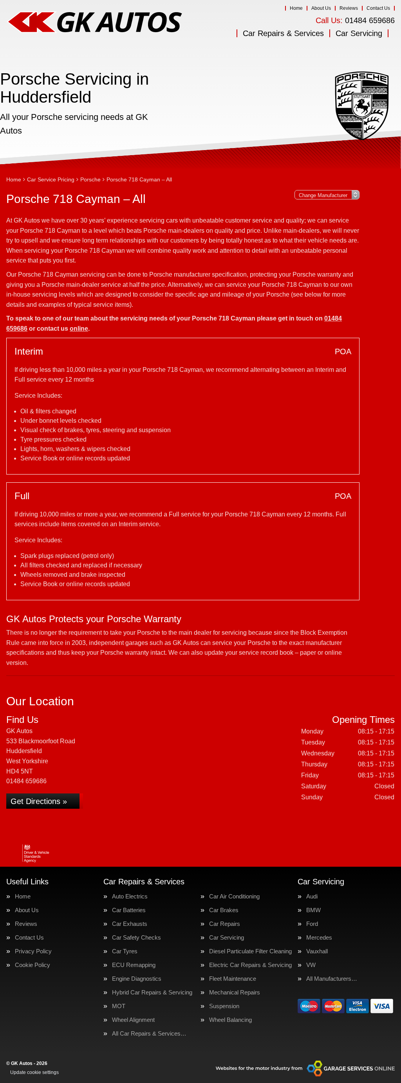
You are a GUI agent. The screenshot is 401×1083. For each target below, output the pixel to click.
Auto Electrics (130, 896)
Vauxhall (317, 951)
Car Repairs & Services (283, 33)
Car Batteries (129, 910)
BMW (313, 910)
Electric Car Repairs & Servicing (250, 965)
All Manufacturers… (331, 979)
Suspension (224, 1006)
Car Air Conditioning (234, 896)
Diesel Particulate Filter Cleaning (250, 951)
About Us (321, 8)
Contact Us (378, 8)
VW (311, 965)
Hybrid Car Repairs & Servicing (152, 992)
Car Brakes (223, 910)
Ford (312, 924)
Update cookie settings (34, 1072)
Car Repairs (224, 924)
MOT (118, 1006)
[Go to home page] (94, 21)
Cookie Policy (32, 965)
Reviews (349, 8)
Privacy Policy (33, 951)
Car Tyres (124, 951)
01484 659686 (355, 20)
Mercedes (319, 937)
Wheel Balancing (230, 1020)
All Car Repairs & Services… (149, 1033)
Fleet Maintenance (232, 979)
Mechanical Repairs (234, 992)
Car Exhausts (129, 924)
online (79, 328)
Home (296, 8)
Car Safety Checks (136, 937)
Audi (312, 896)
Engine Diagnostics (136, 979)
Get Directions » (39, 801)
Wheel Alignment (133, 1020)
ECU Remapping (133, 965)
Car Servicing (359, 33)
